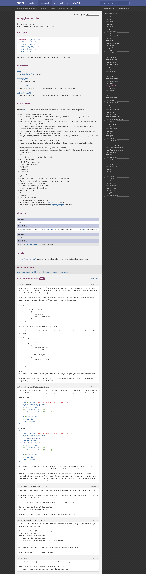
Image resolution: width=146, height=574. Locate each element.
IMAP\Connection (28, 42)
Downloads (32, 3)
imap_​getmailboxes (112, 79)
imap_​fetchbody (111, 57)
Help (67, 3)
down (22, 284)
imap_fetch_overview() (28, 259)
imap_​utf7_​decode (111, 188)
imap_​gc (108, 69)
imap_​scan (109, 155)
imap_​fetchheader (111, 60)
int (22, 44)
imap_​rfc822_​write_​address (114, 150)
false (31, 51)
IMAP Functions (67, 9)
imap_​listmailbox (111, 98)
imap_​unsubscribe (111, 186)
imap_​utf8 (109, 193)
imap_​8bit (109, 17)
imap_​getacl (109, 76)
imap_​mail (109, 107)
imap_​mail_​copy (111, 112)
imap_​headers (110, 88)
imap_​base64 (110, 24)
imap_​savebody (111, 152)
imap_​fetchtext (110, 67)
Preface (19, 9)
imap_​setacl (109, 164)
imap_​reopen (110, 143)
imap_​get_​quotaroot (112, 74)
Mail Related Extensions (47, 9)
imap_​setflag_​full (111, 167)
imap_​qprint (109, 136)
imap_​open (109, 131)
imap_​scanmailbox (112, 157)
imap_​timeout (110, 178)
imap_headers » (123, 9)
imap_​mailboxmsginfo (113, 117)
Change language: (79, 15)
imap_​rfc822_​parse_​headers (115, 148)
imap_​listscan (110, 100)
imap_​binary (110, 26)
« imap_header (109, 9)
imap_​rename (110, 138)
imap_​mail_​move (111, 114)
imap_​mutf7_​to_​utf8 (112, 124)
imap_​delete (110, 45)
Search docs (108, 3)
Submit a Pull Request (49, 272)
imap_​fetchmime (111, 62)
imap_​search (110, 159)
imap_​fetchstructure (112, 64)
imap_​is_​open (110, 91)
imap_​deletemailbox (112, 48)
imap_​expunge (110, 52)
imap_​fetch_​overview (112, 55)
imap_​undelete (110, 183)
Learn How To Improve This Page (28, 272)
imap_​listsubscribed (112, 102)
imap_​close (109, 38)
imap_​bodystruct (111, 31)
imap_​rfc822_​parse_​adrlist (114, 145)
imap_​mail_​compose (112, 110)
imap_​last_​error (111, 93)
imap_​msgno (110, 121)
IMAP (58, 9)
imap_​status (110, 171)
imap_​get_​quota (111, 71)
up (18, 284)
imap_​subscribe (111, 174)
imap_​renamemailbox (112, 140)
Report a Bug (63, 272)
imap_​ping (109, 133)
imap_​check (109, 33)
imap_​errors (109, 50)
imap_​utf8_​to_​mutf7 (112, 195)
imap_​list (109, 95)
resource (84, 229)
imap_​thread (110, 176)
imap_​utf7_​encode (111, 190)
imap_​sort (109, 169)
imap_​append (110, 22)
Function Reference (31, 9)
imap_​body (109, 29)
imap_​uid (109, 181)
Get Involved (58, 3)
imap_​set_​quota (111, 162)
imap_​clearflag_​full (112, 36)
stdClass (24, 51)
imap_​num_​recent (111, 129)
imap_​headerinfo (111, 86)
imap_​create (110, 41)
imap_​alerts (109, 19)
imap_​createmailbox (112, 43)
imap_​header (110, 83)
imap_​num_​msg (111, 126)
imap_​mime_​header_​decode (115, 119)
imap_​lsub (109, 105)
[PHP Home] (20, 3)
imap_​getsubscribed (112, 81)
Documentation (44, 3)
